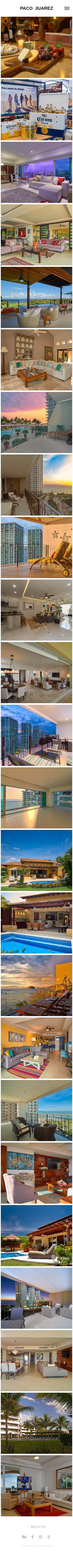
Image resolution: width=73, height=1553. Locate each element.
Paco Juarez (36, 8)
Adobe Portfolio (43, 1545)
